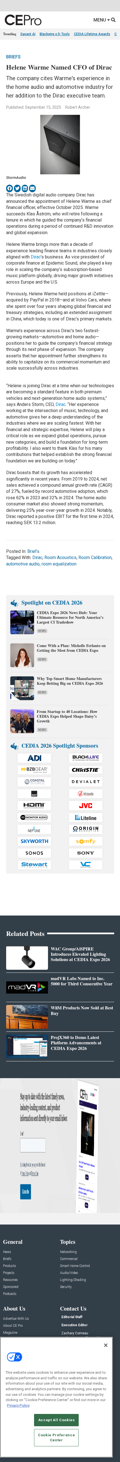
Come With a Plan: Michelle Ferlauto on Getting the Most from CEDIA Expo (71, 648)
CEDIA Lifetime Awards (92, 34)
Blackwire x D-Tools (55, 34)
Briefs (13, 57)
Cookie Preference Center (56, 1437)
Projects (9, 1273)
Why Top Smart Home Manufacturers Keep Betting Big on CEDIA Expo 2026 (70, 681)
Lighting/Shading (73, 1280)
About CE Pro (13, 1326)
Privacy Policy (18, 1405)
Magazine (10, 1333)
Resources (10, 1280)
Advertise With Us (16, 1319)
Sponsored (10, 1287)
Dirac (36, 257)
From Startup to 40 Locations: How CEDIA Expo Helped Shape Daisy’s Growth (67, 716)
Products (9, 1266)
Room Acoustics (60, 557)
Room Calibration (95, 557)
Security (66, 1287)
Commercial (69, 1259)
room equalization (59, 564)
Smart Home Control (75, 1266)
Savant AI (27, 34)
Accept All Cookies (56, 1420)
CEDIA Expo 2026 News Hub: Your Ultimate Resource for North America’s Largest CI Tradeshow (70, 617)
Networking (68, 1252)
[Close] (106, 1345)
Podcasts (9, 1294)
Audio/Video (69, 1273)
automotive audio (23, 564)
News (42, 631)
